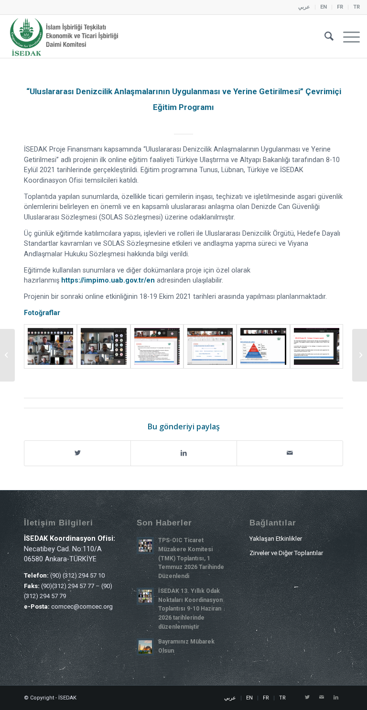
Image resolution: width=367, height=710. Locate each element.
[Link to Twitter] (307, 697)
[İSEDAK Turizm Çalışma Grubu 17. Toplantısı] (359, 355)
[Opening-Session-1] (50, 346)
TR (356, 7)
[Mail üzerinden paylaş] (290, 453)
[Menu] (347, 36)
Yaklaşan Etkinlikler (275, 538)
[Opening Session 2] (103, 346)
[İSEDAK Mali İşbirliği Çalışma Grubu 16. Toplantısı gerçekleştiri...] (7, 355)
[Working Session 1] (157, 346)
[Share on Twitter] (77, 453)
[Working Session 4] (316, 346)
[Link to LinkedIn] (336, 697)
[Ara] (324, 36)
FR (340, 7)
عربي (304, 7)
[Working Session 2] (210, 346)
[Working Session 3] (263, 346)
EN (323, 7)
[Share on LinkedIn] (184, 453)
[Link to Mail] (321, 697)
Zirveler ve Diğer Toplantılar (286, 553)
